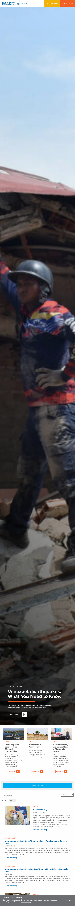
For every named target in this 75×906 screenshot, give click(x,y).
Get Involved (52, 3)
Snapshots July (40, 810)
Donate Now (67, 3)
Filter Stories (37, 785)
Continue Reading (39, 830)
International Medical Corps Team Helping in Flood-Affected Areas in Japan (36, 842)
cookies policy (26, 902)
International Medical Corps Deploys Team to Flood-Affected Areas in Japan (36, 870)
